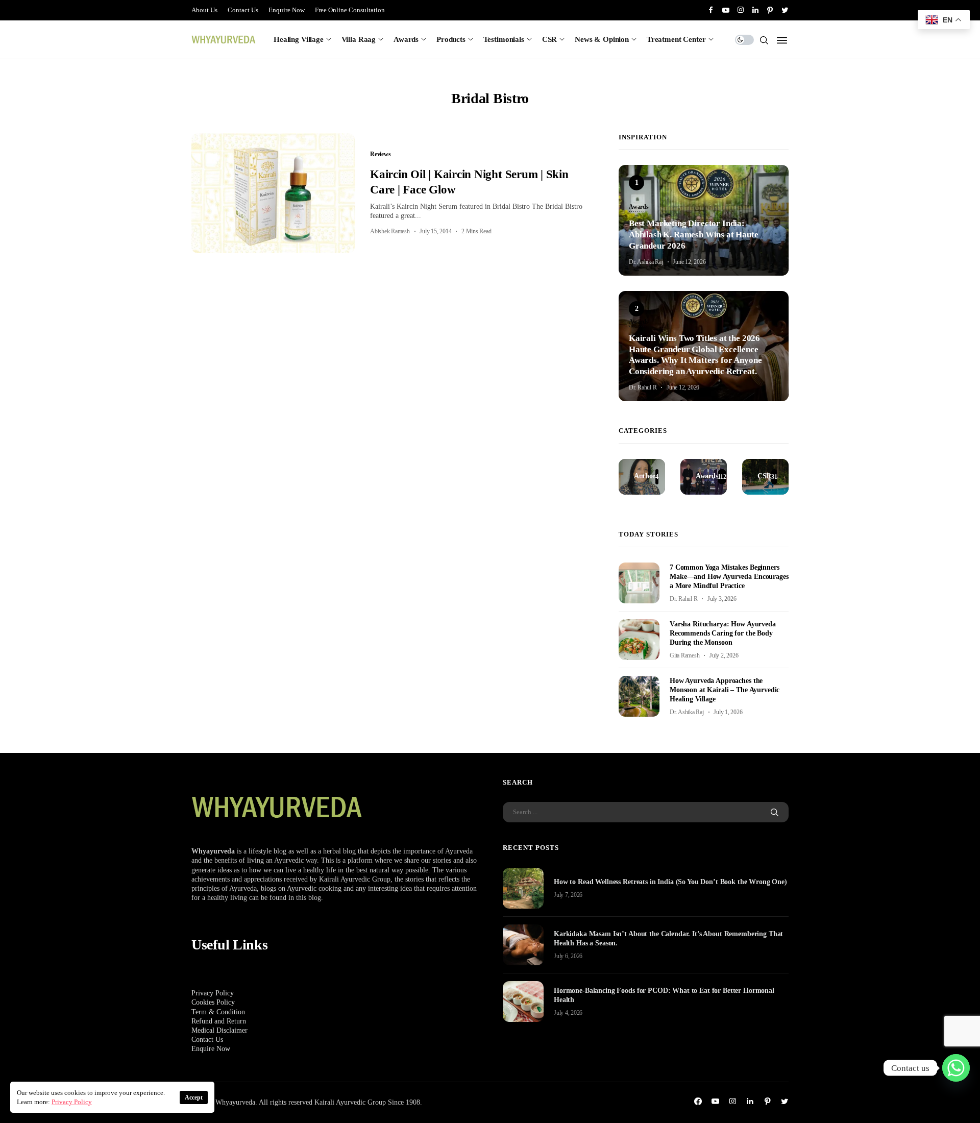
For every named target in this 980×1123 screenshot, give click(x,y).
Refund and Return (218, 1021)
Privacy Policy (212, 993)
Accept (194, 1097)
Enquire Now (286, 10)
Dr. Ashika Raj (646, 261)
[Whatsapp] (956, 1068)
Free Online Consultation (350, 10)
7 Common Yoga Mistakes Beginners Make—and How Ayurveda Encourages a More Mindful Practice (729, 577)
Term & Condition (218, 1012)
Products (450, 39)
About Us (204, 10)
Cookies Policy (213, 1002)
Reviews (380, 155)
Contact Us (243, 10)
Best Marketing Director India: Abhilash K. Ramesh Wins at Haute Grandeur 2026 (693, 234)
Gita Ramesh (684, 655)
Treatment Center (676, 39)
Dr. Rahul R (642, 387)
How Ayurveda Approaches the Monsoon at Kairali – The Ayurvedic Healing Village (724, 690)
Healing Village (299, 39)
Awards (406, 39)
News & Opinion (602, 39)
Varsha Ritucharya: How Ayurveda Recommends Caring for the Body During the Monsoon (723, 633)
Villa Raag (358, 39)
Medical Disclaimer (219, 1030)
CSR (549, 39)
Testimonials (503, 39)
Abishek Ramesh (390, 231)
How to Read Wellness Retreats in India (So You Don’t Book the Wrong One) (670, 882)
